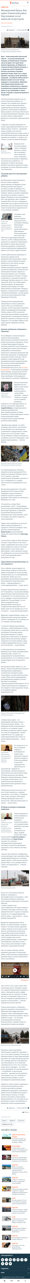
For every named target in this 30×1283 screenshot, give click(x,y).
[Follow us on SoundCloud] (25, 1259)
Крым (13, 1217)
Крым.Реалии (10, 967)
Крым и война (16, 1146)
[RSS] (2, 1263)
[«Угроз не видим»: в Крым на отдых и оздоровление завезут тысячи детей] (6, 1209)
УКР (18, 1281)
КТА (11, 1281)
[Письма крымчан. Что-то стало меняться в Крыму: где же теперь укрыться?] (6, 1199)
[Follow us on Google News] (18, 1259)
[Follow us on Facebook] (2, 1259)
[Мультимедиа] (4, 1281)
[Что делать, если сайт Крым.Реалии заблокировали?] (6, 1245)
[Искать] (25, 1281)
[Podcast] (6, 1263)
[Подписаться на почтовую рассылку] (10, 1263)
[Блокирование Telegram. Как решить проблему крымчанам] (6, 1228)
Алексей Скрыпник (7, 23)
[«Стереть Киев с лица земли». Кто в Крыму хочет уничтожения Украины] (6, 1147)
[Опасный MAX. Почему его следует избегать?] (6, 1237)
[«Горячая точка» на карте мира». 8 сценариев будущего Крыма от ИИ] (6, 1218)
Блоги (14, 1198)
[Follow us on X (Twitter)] (6, 1259)
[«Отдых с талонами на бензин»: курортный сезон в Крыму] (6, 1179)
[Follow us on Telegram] (21, 1259)
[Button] (11, 30)
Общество (4, 7)
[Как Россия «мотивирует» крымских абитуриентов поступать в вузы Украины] (6, 1157)
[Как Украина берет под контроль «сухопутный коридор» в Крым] (6, 1136)
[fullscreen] (27, 976)
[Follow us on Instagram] (14, 1259)
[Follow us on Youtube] (10, 1259)
